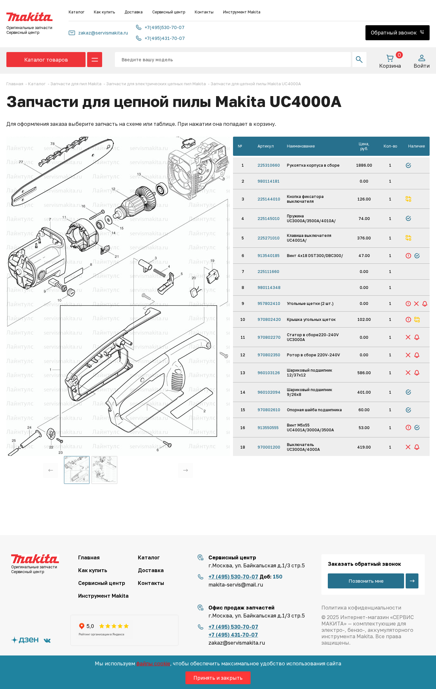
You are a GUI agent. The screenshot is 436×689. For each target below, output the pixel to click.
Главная (89, 557)
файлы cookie (153, 663)
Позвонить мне (366, 581)
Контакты (204, 12)
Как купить (104, 12)
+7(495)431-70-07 (165, 38)
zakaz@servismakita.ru (103, 32)
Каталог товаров (46, 60)
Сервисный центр (168, 12)
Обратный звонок (394, 32)
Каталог (76, 12)
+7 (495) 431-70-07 (233, 635)
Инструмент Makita (241, 12)
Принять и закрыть (218, 678)
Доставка (133, 12)
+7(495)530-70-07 (164, 27)
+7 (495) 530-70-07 (233, 576)
